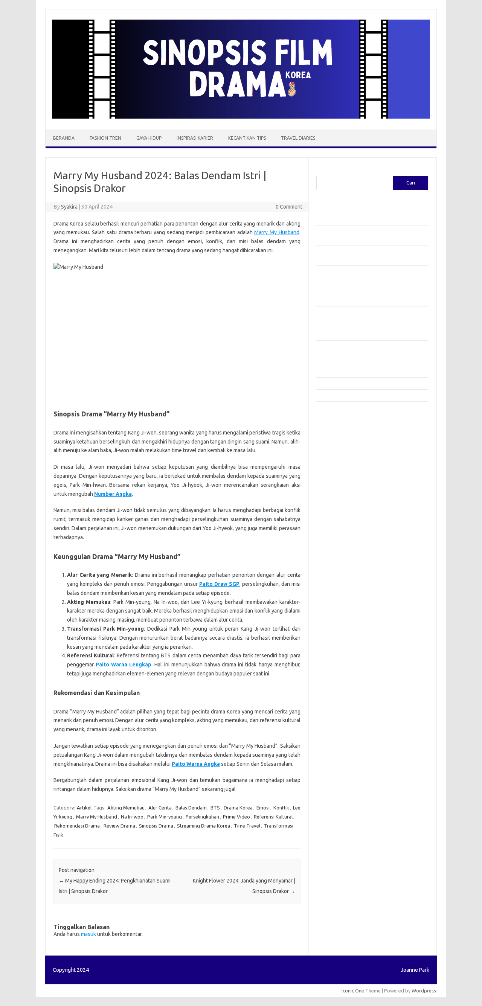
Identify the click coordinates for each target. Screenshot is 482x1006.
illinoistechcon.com (341, 568)
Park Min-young (164, 816)
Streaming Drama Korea (203, 825)
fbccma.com (333, 423)
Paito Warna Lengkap (123, 665)
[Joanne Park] (241, 117)
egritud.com (333, 524)
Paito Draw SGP (219, 584)
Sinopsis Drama (156, 825)
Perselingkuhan (202, 816)
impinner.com (335, 474)
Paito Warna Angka (196, 764)
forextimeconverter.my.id (349, 517)
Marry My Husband (276, 232)
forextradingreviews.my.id (350, 503)
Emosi (263, 807)
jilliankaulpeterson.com (346, 575)
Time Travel (247, 825)
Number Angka (113, 494)
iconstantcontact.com (344, 466)
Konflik (281, 807)
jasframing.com (337, 481)
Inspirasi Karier (195, 138)
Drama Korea (238, 807)
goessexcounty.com (343, 437)
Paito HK (326, 607)
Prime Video (236, 816)
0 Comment (289, 207)
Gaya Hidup (149, 138)
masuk (88, 934)
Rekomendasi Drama (77, 825)
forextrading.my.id (341, 510)
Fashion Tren (105, 138)
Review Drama (119, 825)
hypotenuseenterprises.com (352, 459)
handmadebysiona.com (346, 445)
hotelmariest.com (340, 452)
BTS (215, 807)
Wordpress (424, 990)
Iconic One (353, 990)
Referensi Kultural (273, 816)
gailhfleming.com (339, 539)
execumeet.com (338, 416)
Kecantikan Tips (247, 138)
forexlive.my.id (337, 495)
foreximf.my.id (336, 488)
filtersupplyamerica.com (347, 430)
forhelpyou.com (337, 532)
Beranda (64, 138)
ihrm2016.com (336, 560)
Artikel (84, 807)
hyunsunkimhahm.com (344, 553)
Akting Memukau (126, 807)
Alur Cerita (160, 807)
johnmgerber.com (340, 589)
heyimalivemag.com (342, 546)
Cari (320, 171)
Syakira (69, 207)
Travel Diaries (298, 138)
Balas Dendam (191, 807)
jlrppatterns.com (338, 582)
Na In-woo (132, 816)
